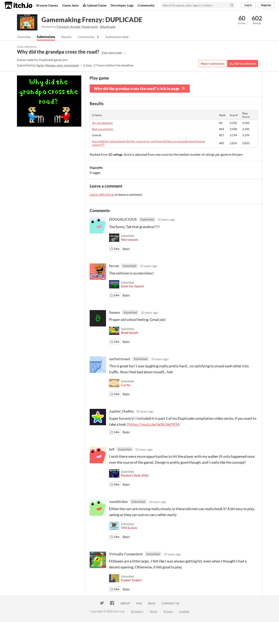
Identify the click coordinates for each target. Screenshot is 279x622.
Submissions (46, 37)
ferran (114, 265)
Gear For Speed (132, 286)
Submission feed (117, 37)
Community (146, 5)
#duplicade (107, 26)
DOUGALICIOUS (123, 219)
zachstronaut (119, 359)
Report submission (212, 63)
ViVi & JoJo (129, 528)
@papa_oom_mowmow (62, 65)
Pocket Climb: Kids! (135, 475)
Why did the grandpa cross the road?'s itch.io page (137, 88)
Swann (114, 312)
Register (266, 5)
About (125, 603)
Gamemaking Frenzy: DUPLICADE (91, 20)
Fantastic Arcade (68, 26)
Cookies (184, 611)
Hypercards (89, 26)
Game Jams (70, 5)
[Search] (231, 5)
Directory (137, 611)
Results (66, 37)
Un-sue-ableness (102, 123)
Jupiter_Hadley (121, 411)
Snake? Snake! (131, 580)
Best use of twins (102, 129)
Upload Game (97, 5)
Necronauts (129, 239)
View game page (111, 52)
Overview (24, 37)
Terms (153, 611)
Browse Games (47, 5)
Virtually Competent (126, 554)
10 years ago (166, 219)
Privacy (168, 611)
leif (111, 449)
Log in (248, 5)
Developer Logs (122, 5)
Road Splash (129, 332)
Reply (126, 248)
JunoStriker (118, 501)
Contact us (170, 603)
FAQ (139, 603)
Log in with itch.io (102, 194)
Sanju (40, 65)
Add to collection (244, 63)
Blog (151, 603)
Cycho (125, 385)
